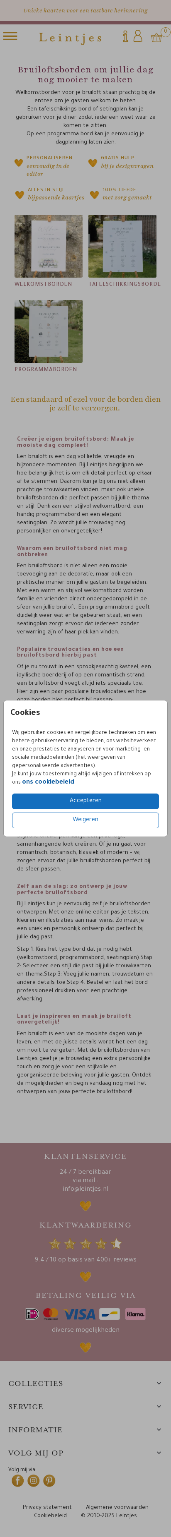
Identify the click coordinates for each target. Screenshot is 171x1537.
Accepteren (86, 801)
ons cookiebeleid (48, 782)
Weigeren (85, 820)
